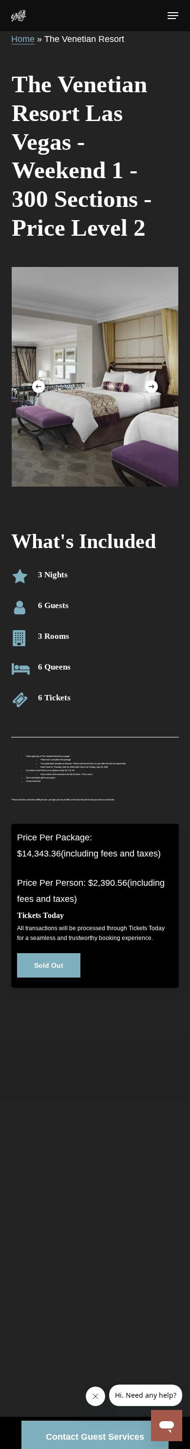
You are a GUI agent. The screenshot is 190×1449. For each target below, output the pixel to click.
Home (23, 39)
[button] (173, 15)
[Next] (151, 386)
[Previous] (38, 386)
